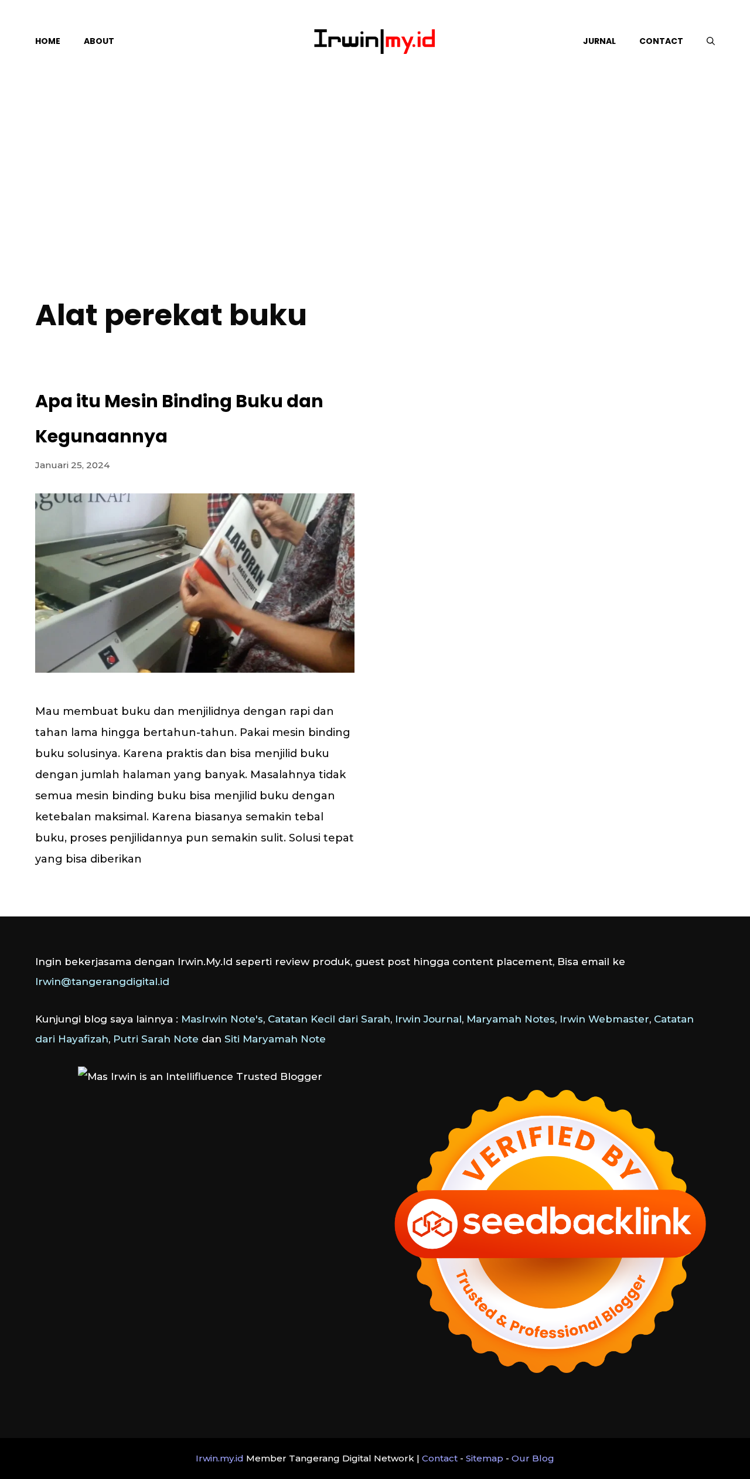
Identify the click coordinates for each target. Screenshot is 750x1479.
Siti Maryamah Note (275, 1039)
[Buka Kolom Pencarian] (711, 41)
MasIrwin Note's (222, 1019)
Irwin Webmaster (604, 1019)
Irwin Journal (428, 1019)
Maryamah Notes (510, 1019)
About (99, 41)
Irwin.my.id (220, 1458)
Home (47, 41)
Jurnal (599, 41)
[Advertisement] (375, 199)
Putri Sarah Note (156, 1039)
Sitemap (484, 1458)
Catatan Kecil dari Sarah (329, 1019)
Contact (661, 41)
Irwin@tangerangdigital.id (102, 981)
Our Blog (533, 1458)
